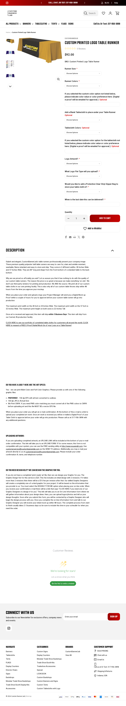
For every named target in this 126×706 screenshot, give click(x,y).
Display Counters (12, 666)
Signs (70, 24)
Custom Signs (42, 651)
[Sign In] (110, 13)
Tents (54, 24)
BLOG (107, 3)
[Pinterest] (83, 237)
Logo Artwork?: (72, 159)
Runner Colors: (72, 81)
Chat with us (102, 655)
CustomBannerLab (72, 651)
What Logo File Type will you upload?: (82, 171)
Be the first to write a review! (63, 583)
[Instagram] (7, 3)
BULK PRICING (102, 651)
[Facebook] (66, 237)
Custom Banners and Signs (47, 681)
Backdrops (10, 677)
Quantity (68, 212)
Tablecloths (41, 24)
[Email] (70, 237)
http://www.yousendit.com (72, 446)
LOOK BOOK (41, 674)
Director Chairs (11, 670)
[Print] (74, 237)
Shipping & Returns (104, 671)
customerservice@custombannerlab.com (22, 449)
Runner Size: (71, 69)
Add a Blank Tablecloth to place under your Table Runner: (90, 113)
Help (116, 3)
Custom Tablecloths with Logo (48, 688)
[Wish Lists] (103, 13)
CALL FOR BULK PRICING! (63, 3)
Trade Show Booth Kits (46, 663)
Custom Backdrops (44, 677)
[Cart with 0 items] (117, 13)
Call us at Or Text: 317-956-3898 (106, 667)
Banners (27, 24)
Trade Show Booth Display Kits (17, 685)
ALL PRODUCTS (12, 24)
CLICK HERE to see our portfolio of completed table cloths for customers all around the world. (44, 323)
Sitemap (28, 696)
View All (68, 655)
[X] (79, 237)
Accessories (10, 688)
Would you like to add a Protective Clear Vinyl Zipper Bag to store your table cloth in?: (91, 185)
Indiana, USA (102, 676)
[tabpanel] (10, 41)
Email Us (100, 660)
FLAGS (64, 24)
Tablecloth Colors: (77, 128)
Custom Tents (42, 685)
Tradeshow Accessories (46, 666)
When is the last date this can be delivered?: (85, 199)
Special (40, 670)
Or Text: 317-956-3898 (110, 24)
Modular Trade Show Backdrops (18, 681)
